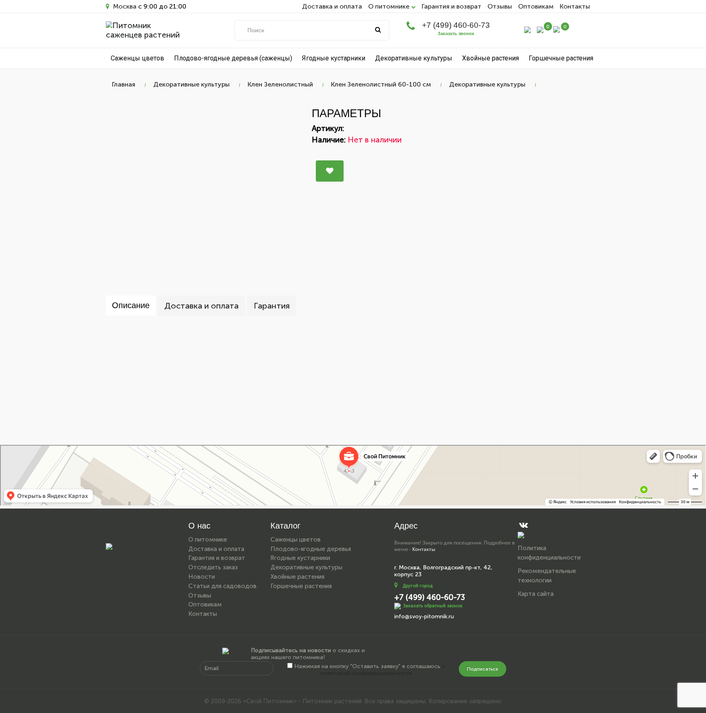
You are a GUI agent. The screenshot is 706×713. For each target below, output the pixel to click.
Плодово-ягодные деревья (310, 549)
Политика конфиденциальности (549, 552)
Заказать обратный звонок (432, 606)
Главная (123, 84)
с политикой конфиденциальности (382, 670)
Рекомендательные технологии (547, 575)
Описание (131, 305)
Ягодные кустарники (333, 58)
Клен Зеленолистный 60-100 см (381, 84)
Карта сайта (536, 593)
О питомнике (207, 539)
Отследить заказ (213, 567)
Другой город (417, 586)
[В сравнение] (330, 171)
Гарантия (272, 306)
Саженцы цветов (137, 58)
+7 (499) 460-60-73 (456, 25)
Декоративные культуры (413, 58)
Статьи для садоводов (222, 586)
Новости (201, 576)
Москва (124, 6)
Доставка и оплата (332, 6)
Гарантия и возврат (451, 6)
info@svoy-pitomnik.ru (424, 616)
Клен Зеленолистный (280, 84)
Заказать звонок (456, 33)
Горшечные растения (561, 58)
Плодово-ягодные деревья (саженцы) (233, 58)
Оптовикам (536, 6)
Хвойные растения (490, 58)
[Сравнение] (540, 29)
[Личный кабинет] (527, 29)
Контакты (575, 6)
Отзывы (499, 6)
